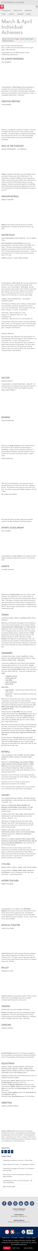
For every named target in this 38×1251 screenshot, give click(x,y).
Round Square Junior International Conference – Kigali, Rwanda (18, 1175)
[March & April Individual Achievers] (2, 1151)
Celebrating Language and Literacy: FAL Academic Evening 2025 (18, 1169)
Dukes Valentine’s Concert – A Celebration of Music (19, 1164)
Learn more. (16, 1248)
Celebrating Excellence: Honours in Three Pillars (17, 1160)
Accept (7, 1248)
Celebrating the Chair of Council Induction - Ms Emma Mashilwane (17, 1181)
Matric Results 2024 (9, 1186)
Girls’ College (15, 39)
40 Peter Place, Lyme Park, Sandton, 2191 (19, 1222)
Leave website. (28, 1248)
